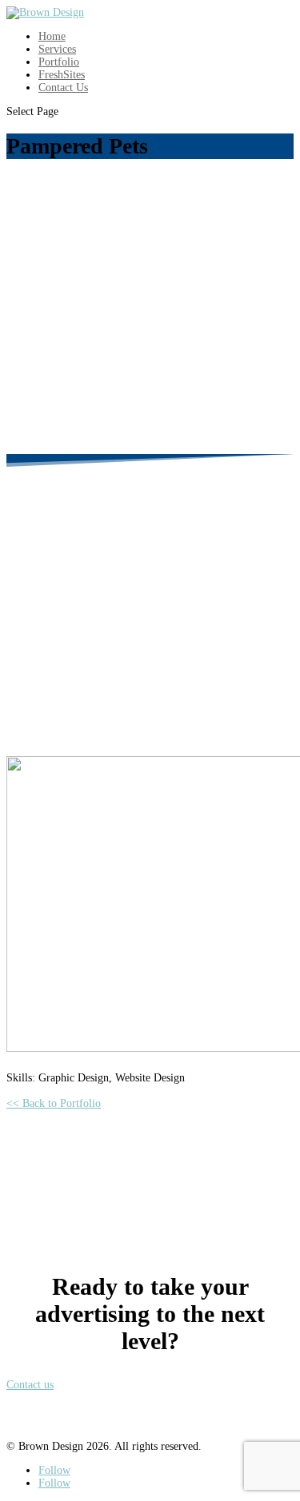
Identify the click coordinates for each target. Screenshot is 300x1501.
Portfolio (58, 62)
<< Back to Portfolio (53, 1103)
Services (57, 49)
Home (52, 36)
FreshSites (61, 75)
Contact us (30, 1385)
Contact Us (63, 88)
